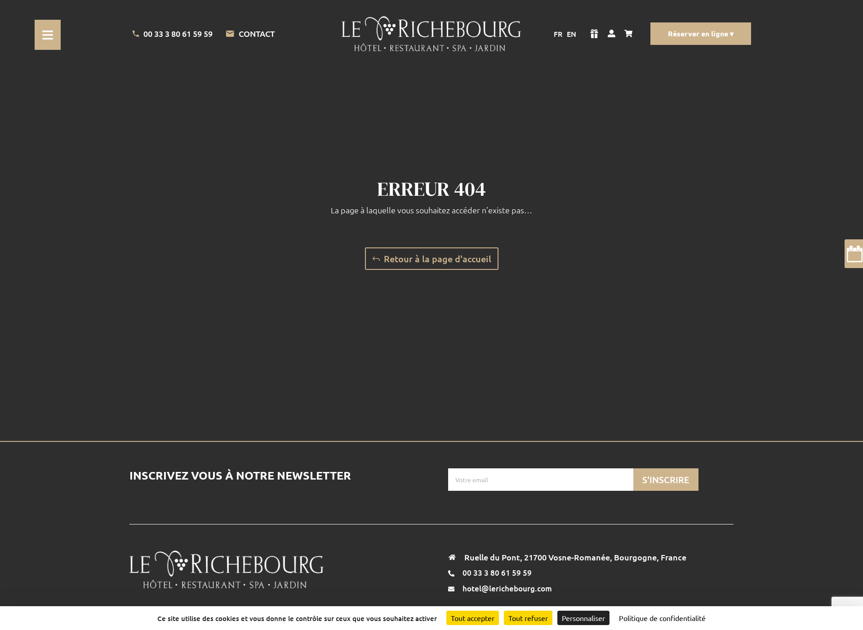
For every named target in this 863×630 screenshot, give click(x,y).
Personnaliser (583, 617)
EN (571, 34)
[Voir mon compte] (611, 33)
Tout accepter (472, 617)
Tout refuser (528, 617)
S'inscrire (666, 479)
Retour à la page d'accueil (437, 258)
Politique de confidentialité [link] (662, 617)
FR (558, 34)
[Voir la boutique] (594, 33)
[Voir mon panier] (630, 33)
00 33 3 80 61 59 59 (178, 33)
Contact (256, 34)
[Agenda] (854, 253)
